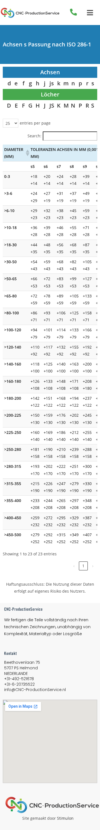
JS (51, 105)
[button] (27, 153)
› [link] (92, 565)
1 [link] (83, 565)
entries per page (35, 123)
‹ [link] (73, 565)
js (51, 83)
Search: (34, 135)
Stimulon (65, 818)
